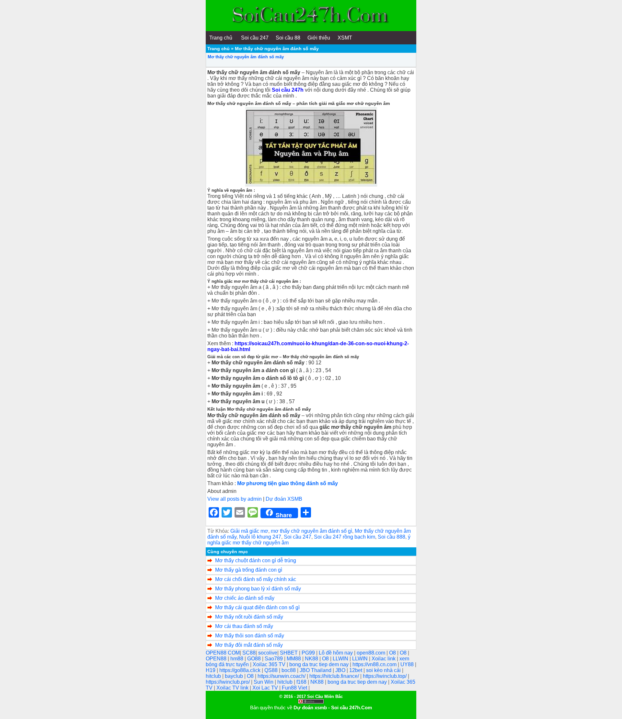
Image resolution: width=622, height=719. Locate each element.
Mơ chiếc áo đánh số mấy (244, 598)
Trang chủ (218, 48)
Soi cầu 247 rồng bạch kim (344, 537)
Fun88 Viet (295, 687)
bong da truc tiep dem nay (319, 664)
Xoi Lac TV (265, 687)
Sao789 (274, 658)
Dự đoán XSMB (284, 499)
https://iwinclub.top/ (385, 676)
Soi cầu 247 (297, 537)
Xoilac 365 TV (270, 664)
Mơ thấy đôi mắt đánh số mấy (249, 645)
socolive (267, 653)
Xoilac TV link (233, 687)
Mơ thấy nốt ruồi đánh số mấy (249, 617)
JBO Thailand (316, 670)
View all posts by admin (234, 499)
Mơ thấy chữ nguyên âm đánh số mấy (246, 56)
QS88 (271, 670)
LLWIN (341, 658)
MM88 (294, 658)
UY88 (407, 664)
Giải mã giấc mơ (249, 531)
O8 (393, 653)
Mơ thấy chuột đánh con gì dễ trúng (255, 560)
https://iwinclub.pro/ (228, 682)
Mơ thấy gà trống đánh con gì (248, 570)
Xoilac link (384, 658)
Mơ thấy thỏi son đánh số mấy (249, 635)
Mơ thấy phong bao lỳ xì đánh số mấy (258, 588)
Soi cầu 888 (391, 537)
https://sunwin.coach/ (282, 676)
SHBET (289, 653)
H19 (211, 670)
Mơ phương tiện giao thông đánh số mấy (287, 483)
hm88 (237, 658)
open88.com (371, 653)
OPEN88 (217, 658)
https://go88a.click (240, 670)
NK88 (312, 658)
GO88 (254, 658)
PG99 (309, 653)
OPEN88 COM (223, 653)
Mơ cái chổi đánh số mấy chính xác (255, 579)
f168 (302, 682)
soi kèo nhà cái (384, 670)
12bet (356, 670)
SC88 (249, 653)
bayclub (234, 676)
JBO (341, 670)
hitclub (214, 676)
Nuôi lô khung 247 (260, 537)
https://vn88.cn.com (375, 664)
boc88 (289, 670)
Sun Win (264, 682)
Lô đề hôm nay (336, 653)
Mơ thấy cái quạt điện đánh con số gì (257, 607)
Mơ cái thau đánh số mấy (244, 626)
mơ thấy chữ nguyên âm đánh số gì (311, 531)
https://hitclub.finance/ (334, 676)
